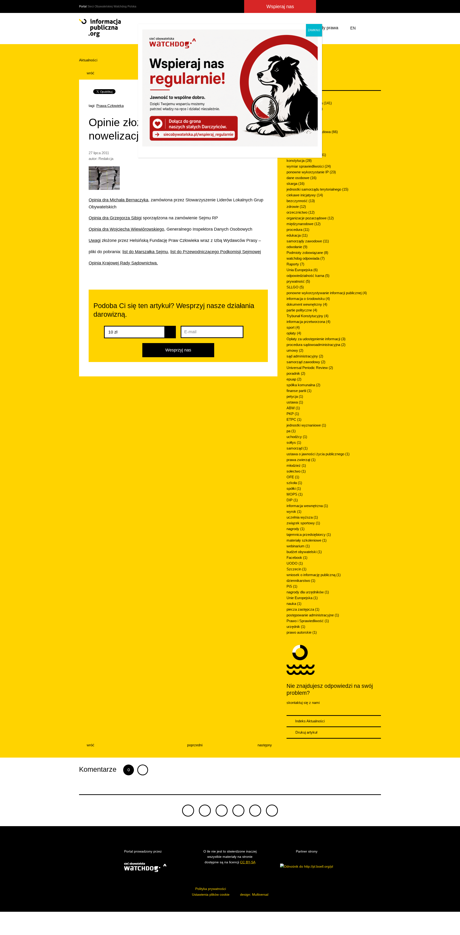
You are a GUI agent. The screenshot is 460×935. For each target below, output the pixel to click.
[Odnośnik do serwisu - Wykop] (349, 6)
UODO (295, 563)
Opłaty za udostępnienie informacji (316, 339)
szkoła (294, 483)
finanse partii (299, 391)
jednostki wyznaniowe (306, 425)
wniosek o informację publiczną (314, 575)
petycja (295, 396)
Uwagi (95, 240)
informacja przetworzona (308, 322)
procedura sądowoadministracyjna (316, 345)
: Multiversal (254, 894)
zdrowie (296, 207)
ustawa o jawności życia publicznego (318, 454)
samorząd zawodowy (306, 362)
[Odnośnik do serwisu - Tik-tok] (188, 811)
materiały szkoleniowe (307, 540)
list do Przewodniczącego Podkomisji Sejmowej (215, 251)
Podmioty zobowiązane (307, 253)
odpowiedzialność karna (308, 276)
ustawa (295, 402)
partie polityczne (302, 310)
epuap (294, 379)
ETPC (294, 419)
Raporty (295, 264)
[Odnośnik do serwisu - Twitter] (332, 6)
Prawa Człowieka (110, 106)
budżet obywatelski (304, 552)
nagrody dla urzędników (308, 592)
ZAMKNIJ (314, 30)
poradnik (296, 373)
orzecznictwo (301, 212)
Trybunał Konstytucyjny (307, 316)
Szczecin (296, 569)
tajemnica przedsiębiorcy (309, 534)
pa (291, 431)
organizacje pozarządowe (310, 218)
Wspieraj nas (280, 6)
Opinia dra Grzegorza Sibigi (115, 218)
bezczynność (301, 201)
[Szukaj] (376, 28)
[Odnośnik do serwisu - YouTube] (367, 6)
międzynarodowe (304, 224)
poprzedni (194, 745)
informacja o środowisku (308, 299)
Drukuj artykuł (305, 732)
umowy (295, 350)
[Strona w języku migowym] (365, 28)
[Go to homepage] (100, 28)
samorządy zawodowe (308, 241)
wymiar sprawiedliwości (309, 166)
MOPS (295, 494)
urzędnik (296, 627)
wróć (90, 73)
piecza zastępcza (303, 609)
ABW (293, 408)
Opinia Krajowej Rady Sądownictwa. (123, 263)
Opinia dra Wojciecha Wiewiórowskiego (126, 229)
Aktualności (88, 60)
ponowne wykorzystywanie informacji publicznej (327, 293)
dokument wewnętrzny (307, 304)
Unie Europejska (302, 598)
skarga (296, 183)
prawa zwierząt (301, 460)
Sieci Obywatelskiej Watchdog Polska (111, 6)
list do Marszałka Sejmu (145, 251)
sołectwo (296, 471)
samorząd (297, 448)
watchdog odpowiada (306, 258)
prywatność (298, 281)
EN (353, 28)
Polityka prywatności (210, 889)
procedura (298, 230)
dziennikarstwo (301, 581)
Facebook (297, 557)
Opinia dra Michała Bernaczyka (118, 200)
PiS (292, 586)
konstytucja (299, 160)
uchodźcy (297, 437)
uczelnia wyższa (302, 517)
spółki (294, 488)
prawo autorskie (302, 632)
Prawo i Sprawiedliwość (308, 621)
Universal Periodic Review (310, 368)
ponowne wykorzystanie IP (311, 172)
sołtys (294, 442)
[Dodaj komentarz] (142, 770)
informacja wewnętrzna (307, 506)
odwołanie (297, 247)
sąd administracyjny (305, 356)
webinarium (298, 546)
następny (265, 745)
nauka (294, 604)
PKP (293, 414)
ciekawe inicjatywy (305, 195)
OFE (293, 477)
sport (293, 327)
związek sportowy (303, 523)
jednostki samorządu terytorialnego (317, 189)
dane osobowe (301, 178)
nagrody (296, 529)
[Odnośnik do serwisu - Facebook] (341, 6)
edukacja (297, 235)
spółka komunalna (303, 385)
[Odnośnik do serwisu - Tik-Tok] (323, 6)
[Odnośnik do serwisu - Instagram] (358, 6)
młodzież (296, 465)
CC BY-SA (247, 862)
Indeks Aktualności (309, 721)
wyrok (294, 511)
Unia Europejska (302, 270)
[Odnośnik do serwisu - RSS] (377, 6)
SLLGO (295, 287)
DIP (292, 500)
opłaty (294, 333)
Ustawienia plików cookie (211, 894)
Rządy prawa (325, 27)
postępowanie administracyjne (313, 615)
